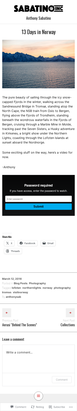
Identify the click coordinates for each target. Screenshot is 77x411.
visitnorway (20, 292)
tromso (6, 292)
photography (62, 287)
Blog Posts (20, 283)
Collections (68, 324)
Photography (37, 283)
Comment (62, 379)
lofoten (16, 287)
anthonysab (13, 296)
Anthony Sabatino (38, 18)
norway (47, 287)
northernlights (31, 287)
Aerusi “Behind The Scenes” (19, 324)
